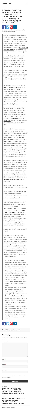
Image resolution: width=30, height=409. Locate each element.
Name (4, 359)
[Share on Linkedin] (15, 27)
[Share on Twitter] (7, 27)
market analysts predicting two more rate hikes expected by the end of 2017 (15, 139)
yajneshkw (12, 329)
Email (4, 364)
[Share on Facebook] (4, 27)
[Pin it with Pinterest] (11, 27)
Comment (5, 342)
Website (4, 370)
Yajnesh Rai (6, 3)
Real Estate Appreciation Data (12, 87)
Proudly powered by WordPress (8, 407)
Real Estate (19, 329)
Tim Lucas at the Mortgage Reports (14, 179)
